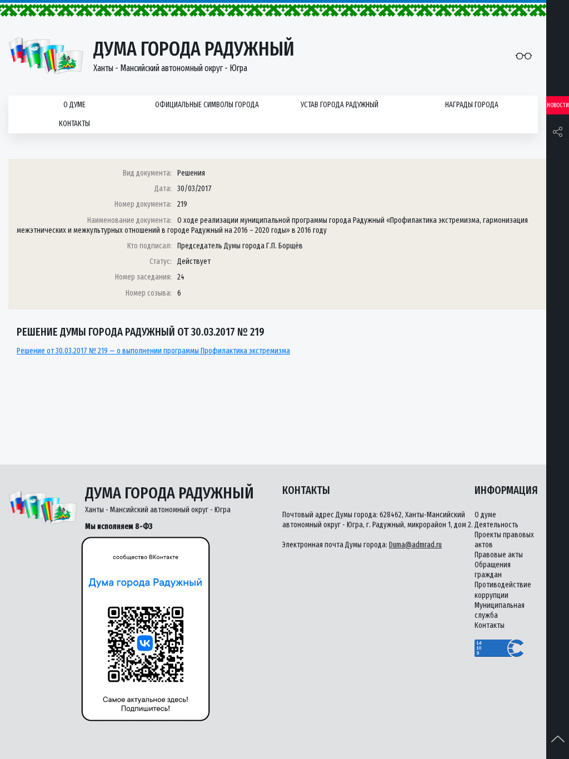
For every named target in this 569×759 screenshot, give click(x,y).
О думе (74, 104)
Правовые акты (499, 555)
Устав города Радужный (339, 104)
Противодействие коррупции (503, 590)
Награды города (471, 104)
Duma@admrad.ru (415, 545)
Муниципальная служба (500, 610)
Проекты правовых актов (504, 540)
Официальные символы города (207, 104)
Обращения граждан (493, 570)
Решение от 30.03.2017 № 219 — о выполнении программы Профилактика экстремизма (153, 351)
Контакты (74, 123)
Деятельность (496, 525)
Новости (558, 105)
